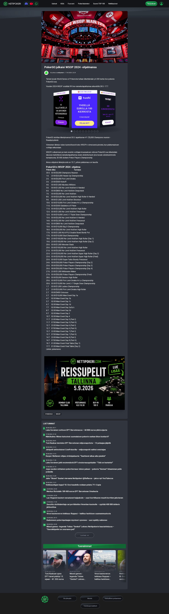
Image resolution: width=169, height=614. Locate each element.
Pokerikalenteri (84, 4)
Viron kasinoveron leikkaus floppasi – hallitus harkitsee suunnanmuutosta (79, 514)
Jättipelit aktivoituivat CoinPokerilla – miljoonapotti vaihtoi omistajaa (76, 450)
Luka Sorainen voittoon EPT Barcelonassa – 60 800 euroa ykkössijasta (76, 430)
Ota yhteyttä (67, 598)
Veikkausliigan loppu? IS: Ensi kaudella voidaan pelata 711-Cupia (73, 485)
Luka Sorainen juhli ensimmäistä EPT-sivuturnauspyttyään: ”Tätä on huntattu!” (79, 463)
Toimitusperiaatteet (90, 606)
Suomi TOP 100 (99, 4)
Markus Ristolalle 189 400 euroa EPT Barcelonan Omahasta (72, 491)
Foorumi (71, 4)
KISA (62, 4)
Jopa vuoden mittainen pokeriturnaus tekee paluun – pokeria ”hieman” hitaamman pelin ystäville (84, 470)
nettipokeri (60, 72)
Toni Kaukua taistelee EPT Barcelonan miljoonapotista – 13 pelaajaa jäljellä (78, 443)
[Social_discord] (26, 3)
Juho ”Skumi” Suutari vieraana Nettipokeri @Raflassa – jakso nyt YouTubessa (79, 478)
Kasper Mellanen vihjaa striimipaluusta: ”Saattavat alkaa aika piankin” (76, 456)
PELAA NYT (61, 122)
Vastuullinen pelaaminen (113, 598)
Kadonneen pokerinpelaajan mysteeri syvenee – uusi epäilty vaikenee (77, 520)
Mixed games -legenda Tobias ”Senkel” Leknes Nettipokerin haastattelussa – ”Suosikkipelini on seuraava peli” (80, 528)
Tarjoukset (151, 4)
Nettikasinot (112, 4)
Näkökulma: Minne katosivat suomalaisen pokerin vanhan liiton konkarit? (77, 437)
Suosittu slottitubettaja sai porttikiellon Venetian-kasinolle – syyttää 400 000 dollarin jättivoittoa (83, 505)
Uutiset (54, 4)
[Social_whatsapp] (36, 3)
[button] (161, 3)
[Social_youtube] (31, 3)
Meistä (89, 598)
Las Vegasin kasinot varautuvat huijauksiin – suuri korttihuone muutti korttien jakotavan (85, 498)
